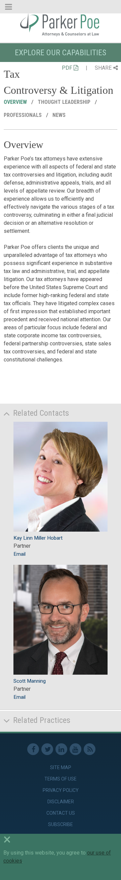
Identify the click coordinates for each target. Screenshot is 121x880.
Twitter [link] (47, 749)
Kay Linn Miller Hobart (38, 538)
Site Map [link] (60, 767)
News (59, 115)
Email (19, 554)
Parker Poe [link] (60, 24)
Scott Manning (29, 681)
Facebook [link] (33, 749)
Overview (16, 102)
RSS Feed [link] (89, 749)
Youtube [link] (75, 749)
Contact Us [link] (60, 813)
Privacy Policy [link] (61, 790)
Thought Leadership (65, 102)
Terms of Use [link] (60, 779)
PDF (68, 68)
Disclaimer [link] (60, 801)
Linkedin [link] (61, 749)
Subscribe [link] (60, 824)
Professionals (23, 115)
